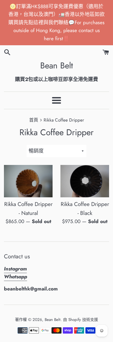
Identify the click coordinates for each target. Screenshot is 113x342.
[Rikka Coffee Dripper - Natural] (28, 181)
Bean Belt (56, 66)
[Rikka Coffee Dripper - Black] (84, 181)
